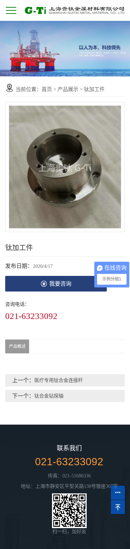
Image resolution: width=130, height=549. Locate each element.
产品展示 (68, 89)
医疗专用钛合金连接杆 (58, 380)
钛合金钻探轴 (48, 396)
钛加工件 (94, 89)
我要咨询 (60, 284)
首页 (47, 89)
